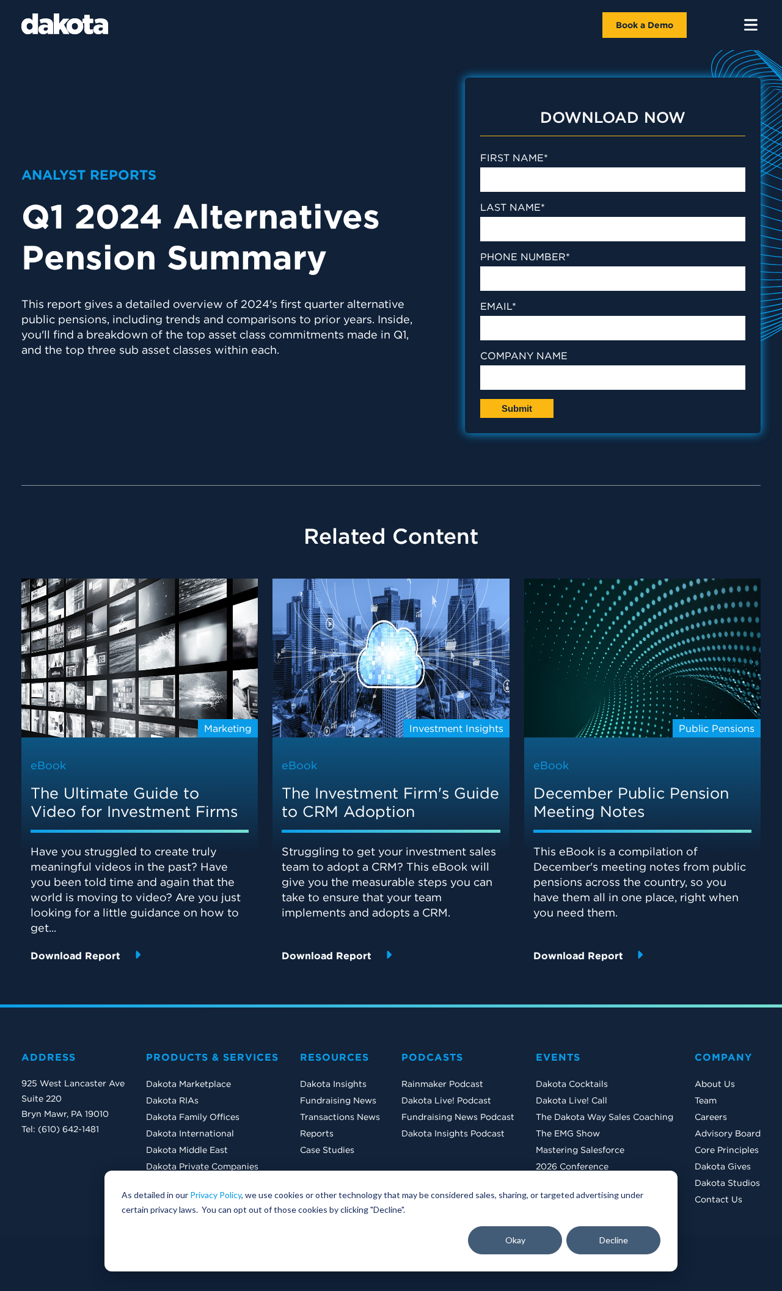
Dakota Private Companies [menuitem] (202, 1166)
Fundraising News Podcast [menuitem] (457, 1116)
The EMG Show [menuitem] (568, 1133)
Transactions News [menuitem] (340, 1116)
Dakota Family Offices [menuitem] (192, 1116)
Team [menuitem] (706, 1100)
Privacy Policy (215, 1195)
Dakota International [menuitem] (190, 1133)
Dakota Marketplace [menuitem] (188, 1083)
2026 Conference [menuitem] (572, 1166)
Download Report (77, 955)
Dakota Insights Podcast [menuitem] (453, 1133)
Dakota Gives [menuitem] (723, 1166)
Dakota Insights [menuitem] (333, 1083)
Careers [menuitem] (711, 1116)
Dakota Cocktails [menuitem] (572, 1083)
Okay (515, 1240)
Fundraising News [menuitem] (338, 1100)
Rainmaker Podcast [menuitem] (442, 1083)
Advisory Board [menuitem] (728, 1133)
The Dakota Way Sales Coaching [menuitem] (604, 1116)
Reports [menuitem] (317, 1133)
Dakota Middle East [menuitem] (187, 1149)
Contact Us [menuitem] (718, 1199)
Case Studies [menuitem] (327, 1149)
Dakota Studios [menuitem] (727, 1182)
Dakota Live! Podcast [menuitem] (446, 1100)
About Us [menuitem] (715, 1083)
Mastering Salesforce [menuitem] (580, 1149)
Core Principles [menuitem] (727, 1149)
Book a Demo (644, 25)
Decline (613, 1240)
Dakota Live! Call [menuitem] (571, 1100)
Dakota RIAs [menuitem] (172, 1100)
